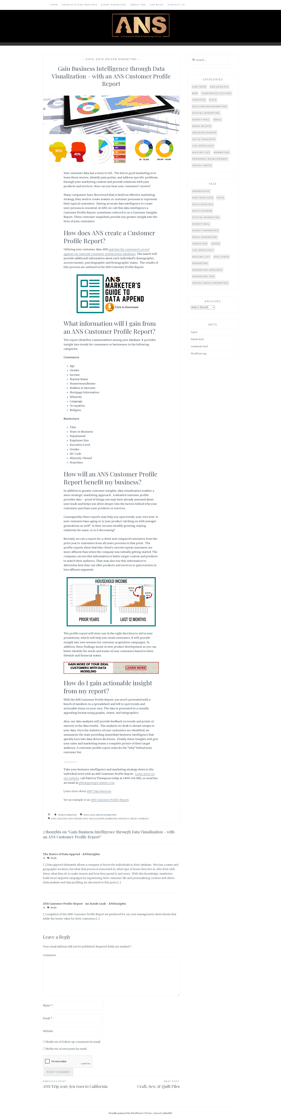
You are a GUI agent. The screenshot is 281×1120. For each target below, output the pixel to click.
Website (48, 1031)
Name (48, 1005)
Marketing (222, 152)
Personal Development (210, 159)
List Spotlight (203, 145)
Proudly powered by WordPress (125, 1113)
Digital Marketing (206, 113)
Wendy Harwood (67, 815)
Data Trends (75, 819)
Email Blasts (201, 126)
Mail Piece (221, 256)
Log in (194, 332)
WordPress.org (199, 353)
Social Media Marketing (210, 283)
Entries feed (197, 339)
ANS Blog (157, 4)
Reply (54, 858)
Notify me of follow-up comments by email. (73, 1041)
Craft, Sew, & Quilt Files (158, 1084)
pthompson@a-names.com (96, 782)
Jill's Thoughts (204, 139)
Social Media (202, 165)
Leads (215, 243)
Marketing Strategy (117, 819)
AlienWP (167, 1113)
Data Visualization (93, 819)
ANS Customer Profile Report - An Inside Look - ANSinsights (84, 903)
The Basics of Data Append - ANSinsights (71, 854)
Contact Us (176, 4)
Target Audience (139, 819)
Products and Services (79, 4)
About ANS (138, 4)
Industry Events (204, 132)
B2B (195, 93)
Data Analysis (59, 819)
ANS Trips (199, 87)
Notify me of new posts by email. (66, 1048)
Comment (49, 955)
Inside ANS (199, 243)
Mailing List (201, 152)
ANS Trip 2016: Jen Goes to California (75, 1084)
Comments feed (199, 346)
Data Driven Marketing (116, 59)
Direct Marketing (205, 230)
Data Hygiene (202, 211)
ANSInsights (201, 191)
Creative (199, 100)
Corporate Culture (216, 93)
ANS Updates (219, 87)
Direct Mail (201, 119)
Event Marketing (113, 4)
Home (54, 4)
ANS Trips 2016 (202, 197)
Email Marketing (204, 237)
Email (47, 1018)
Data (90, 59)
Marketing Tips (203, 276)
